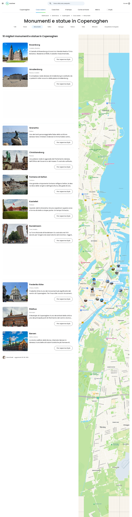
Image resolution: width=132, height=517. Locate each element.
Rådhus (33, 309)
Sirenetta (34, 128)
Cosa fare (55, 10)
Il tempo (68, 10)
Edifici (49, 27)
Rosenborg (34, 44)
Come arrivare (83, 10)
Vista (83, 27)
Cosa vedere (41, 10)
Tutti (15, 27)
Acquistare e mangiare (111, 27)
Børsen (32, 333)
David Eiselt (9, 357)
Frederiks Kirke (36, 284)
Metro (97, 10)
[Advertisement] (38, 104)
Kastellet (33, 201)
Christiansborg (36, 152)
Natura (73, 27)
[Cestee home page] (10, 3)
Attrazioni (95, 27)
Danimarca (55, 15)
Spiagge (60, 27)
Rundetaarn (35, 226)
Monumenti (37, 27)
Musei (25, 27)
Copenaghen (25, 10)
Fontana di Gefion (38, 177)
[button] (2, 3)
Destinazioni (45, 15)
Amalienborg (35, 69)
